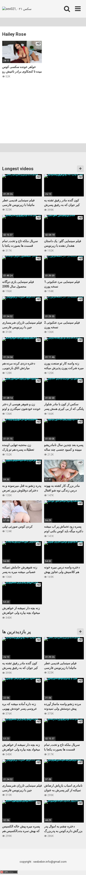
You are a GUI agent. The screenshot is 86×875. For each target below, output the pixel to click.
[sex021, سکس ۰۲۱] (17, 9)
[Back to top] (78, 866)
